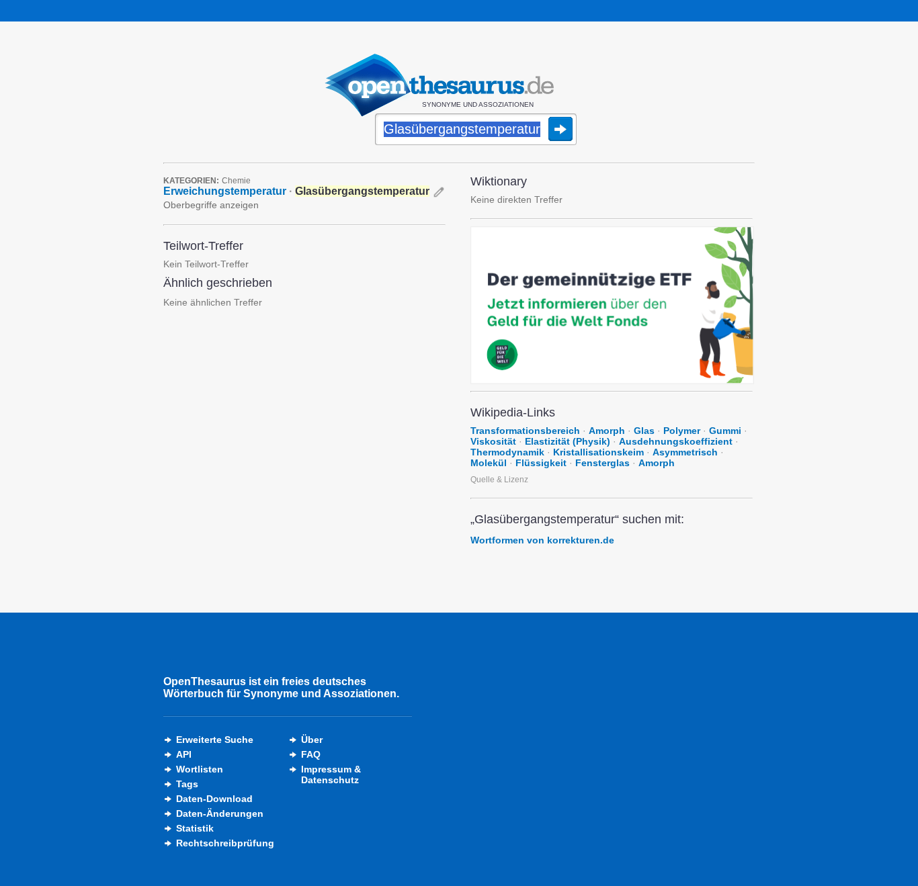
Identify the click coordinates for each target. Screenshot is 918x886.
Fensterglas (602, 462)
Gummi (725, 430)
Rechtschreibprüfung (225, 843)
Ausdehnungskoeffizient (676, 441)
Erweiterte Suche (214, 739)
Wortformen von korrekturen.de (542, 540)
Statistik (195, 828)
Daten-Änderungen (219, 813)
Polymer (681, 430)
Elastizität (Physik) (567, 441)
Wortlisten (199, 769)
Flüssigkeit (541, 462)
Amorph (607, 430)
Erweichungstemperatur (224, 191)
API (184, 754)
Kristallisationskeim (598, 452)
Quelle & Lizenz (499, 479)
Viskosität (493, 441)
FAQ (311, 754)
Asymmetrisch (685, 452)
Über (312, 739)
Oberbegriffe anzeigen (211, 205)
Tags (187, 784)
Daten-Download (214, 798)
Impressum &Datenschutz (331, 774)
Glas (644, 430)
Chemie (236, 180)
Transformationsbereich (525, 430)
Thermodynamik (507, 452)
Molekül (488, 462)
